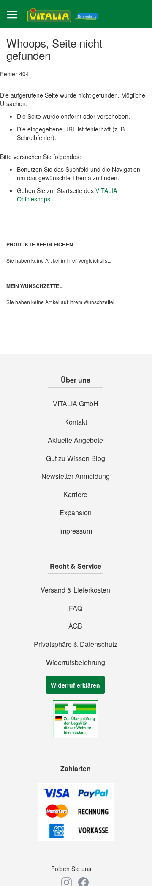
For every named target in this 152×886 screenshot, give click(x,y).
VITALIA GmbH (75, 403)
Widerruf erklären (75, 685)
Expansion (76, 512)
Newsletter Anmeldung (75, 476)
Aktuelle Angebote (75, 440)
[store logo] (62, 14)
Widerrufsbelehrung (75, 662)
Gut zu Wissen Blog (75, 458)
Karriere (75, 494)
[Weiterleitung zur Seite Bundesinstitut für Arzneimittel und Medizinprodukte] (75, 736)
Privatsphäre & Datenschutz (75, 644)
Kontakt (75, 422)
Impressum (75, 531)
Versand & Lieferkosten (75, 590)
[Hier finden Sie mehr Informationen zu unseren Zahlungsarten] (76, 838)
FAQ (75, 608)
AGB (75, 626)
